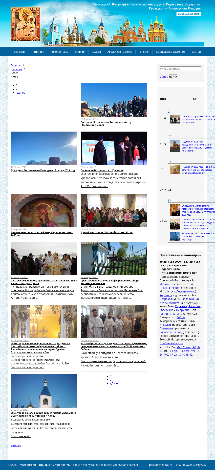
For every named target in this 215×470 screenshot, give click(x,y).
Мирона (165, 284)
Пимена (165, 288)
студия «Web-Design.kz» (191, 465)
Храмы (96, 52)
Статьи (196, 52)
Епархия (79, 52)
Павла (184, 299)
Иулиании (166, 302)
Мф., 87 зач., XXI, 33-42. (178, 354)
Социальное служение (170, 52)
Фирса (171, 291)
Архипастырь (59, 52)
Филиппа (194, 306)
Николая (165, 325)
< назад (16, 445)
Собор (181, 317)
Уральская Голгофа (119, 52)
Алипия (164, 313)
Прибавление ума (171, 343)
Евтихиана (166, 310)
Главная (19, 52)
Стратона (181, 306)
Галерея (144, 52)
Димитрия (166, 328)
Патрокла (166, 299)
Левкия (181, 291)
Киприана (182, 310)
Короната (166, 295)
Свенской (166, 332)
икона (175, 288)
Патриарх (37, 52)
